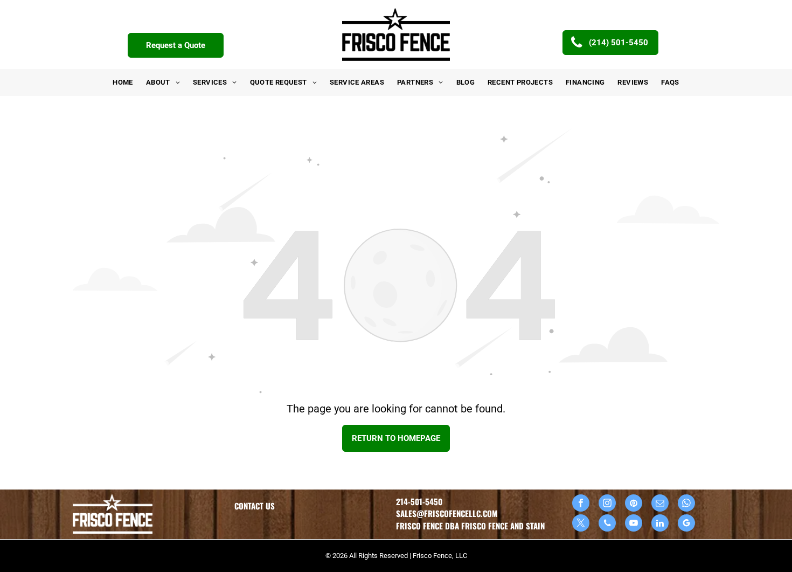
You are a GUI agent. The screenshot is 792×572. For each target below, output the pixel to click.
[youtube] (633, 524)
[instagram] (607, 504)
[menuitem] (123, 82)
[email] (660, 504)
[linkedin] (660, 524)
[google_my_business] (686, 524)
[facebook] (580, 504)
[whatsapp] (686, 504)
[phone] (607, 524)
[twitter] (580, 524)
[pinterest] (633, 504)
